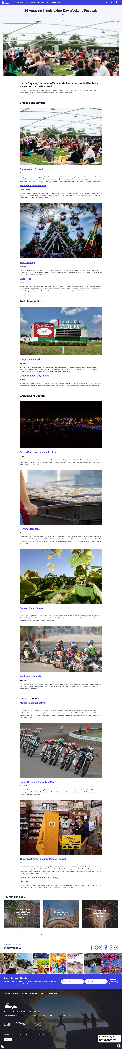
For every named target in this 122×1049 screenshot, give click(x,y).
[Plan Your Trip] (48, 2)
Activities (61, 14)
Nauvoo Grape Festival (32, 608)
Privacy (51, 1015)
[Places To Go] (34, 2)
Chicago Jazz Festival (31, 169)
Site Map (57, 1015)
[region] (111, 2)
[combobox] (106, 3)
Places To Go (29, 2)
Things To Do (17, 2)
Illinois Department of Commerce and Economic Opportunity (20, 1015)
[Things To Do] (22, 2)
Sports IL (16, 993)
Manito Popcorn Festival (33, 703)
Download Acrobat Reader (11, 1032)
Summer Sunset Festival (33, 185)
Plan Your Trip (41, 2)
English (7, 1039)
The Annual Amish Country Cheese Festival (43, 859)
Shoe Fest (25, 279)
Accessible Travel (56, 2)
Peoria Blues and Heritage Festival (38, 452)
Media (42, 993)
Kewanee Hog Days (30, 529)
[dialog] (2, 1046)
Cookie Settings (66, 1015)
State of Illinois (42, 1015)
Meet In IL (24, 993)
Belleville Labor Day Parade (34, 375)
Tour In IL (7, 993)
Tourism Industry (52, 993)
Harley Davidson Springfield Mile (37, 782)
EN (106, 3)
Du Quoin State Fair (30, 359)
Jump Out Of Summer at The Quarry (39, 877)
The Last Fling (27, 262)
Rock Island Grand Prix (32, 676)
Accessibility (34, 993)
